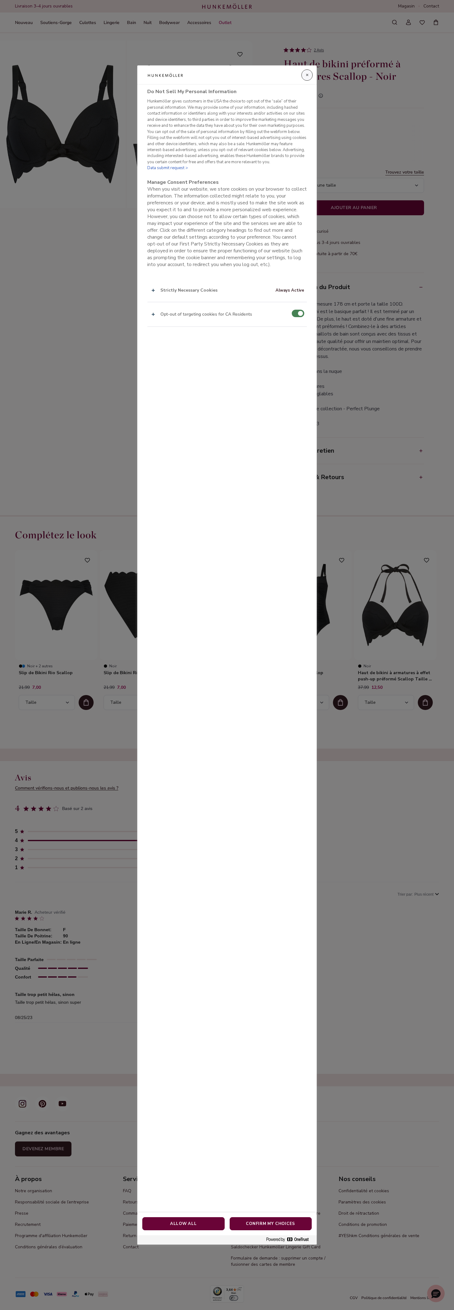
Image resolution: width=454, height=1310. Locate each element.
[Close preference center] (307, 75)
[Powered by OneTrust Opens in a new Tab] (290, 1240)
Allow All (183, 1224)
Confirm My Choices (270, 1224)
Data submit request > (167, 168)
